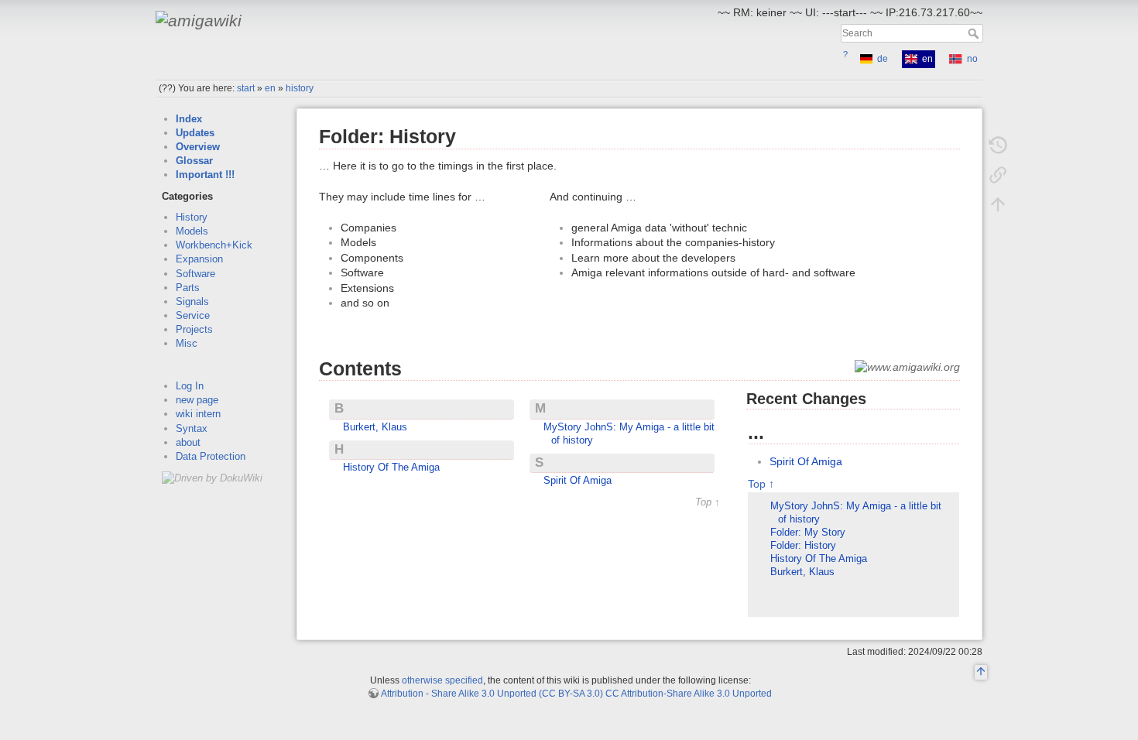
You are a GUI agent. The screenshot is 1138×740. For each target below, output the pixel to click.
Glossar (194, 160)
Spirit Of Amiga (577, 480)
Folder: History (803, 545)
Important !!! (205, 174)
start (246, 88)
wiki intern (198, 414)
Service (193, 315)
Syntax (191, 428)
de (882, 58)
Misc (186, 343)
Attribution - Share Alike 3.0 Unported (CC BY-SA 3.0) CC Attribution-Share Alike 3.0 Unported (576, 693)
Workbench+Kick (214, 245)
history (300, 88)
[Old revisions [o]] (998, 145)
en (270, 88)
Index (189, 119)
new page (197, 400)
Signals (192, 301)
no (972, 58)
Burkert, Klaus (375, 427)
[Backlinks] (998, 175)
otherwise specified (442, 680)
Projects (194, 329)
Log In (190, 386)
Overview (198, 146)
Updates (195, 133)
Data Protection (210, 456)
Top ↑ (707, 503)
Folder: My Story (807, 532)
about (188, 442)
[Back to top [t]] (998, 204)
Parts (188, 287)
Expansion (199, 259)
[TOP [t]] (981, 672)
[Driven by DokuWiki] (212, 477)
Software (195, 273)
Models (192, 231)
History (191, 217)
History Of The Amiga (391, 467)
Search (975, 33)
